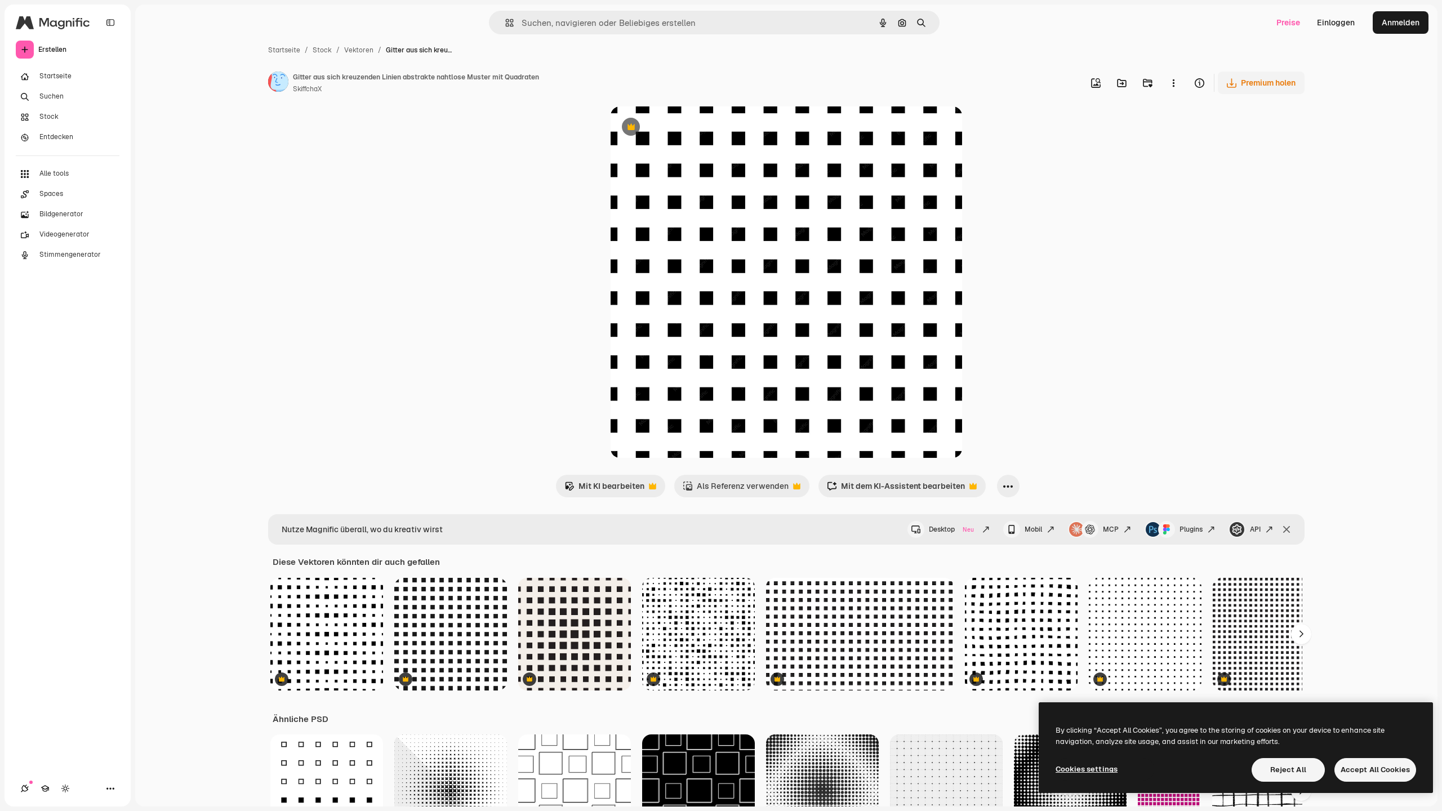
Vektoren (358, 50)
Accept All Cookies (1375, 769)
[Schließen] (1286, 529)
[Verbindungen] (25, 788)
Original (682, 128)
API (1255, 529)
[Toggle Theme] (65, 788)
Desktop (951, 529)
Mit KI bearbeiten (604, 489)
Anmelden (1400, 22)
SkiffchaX (307, 88)
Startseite (284, 50)
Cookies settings (1087, 769)
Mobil (1033, 529)
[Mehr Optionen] (1173, 83)
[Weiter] (1301, 634)
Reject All (1288, 769)
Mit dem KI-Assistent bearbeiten (896, 489)
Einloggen (1336, 22)
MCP (1111, 529)
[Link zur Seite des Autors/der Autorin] (278, 83)
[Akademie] (45, 788)
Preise (1288, 22)
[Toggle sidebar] (110, 23)
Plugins (1191, 529)
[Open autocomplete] (504, 23)
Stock (322, 50)
